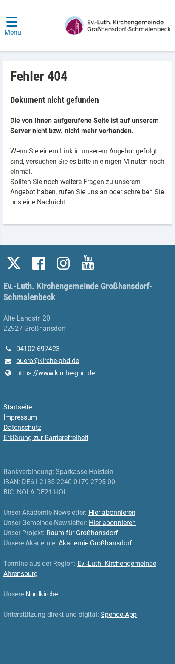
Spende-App (119, 614)
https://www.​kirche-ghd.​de (55, 373)
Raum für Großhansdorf (82, 533)
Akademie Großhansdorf (95, 543)
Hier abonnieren (111, 512)
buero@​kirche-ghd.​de (47, 361)
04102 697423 (38, 349)
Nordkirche (41, 594)
